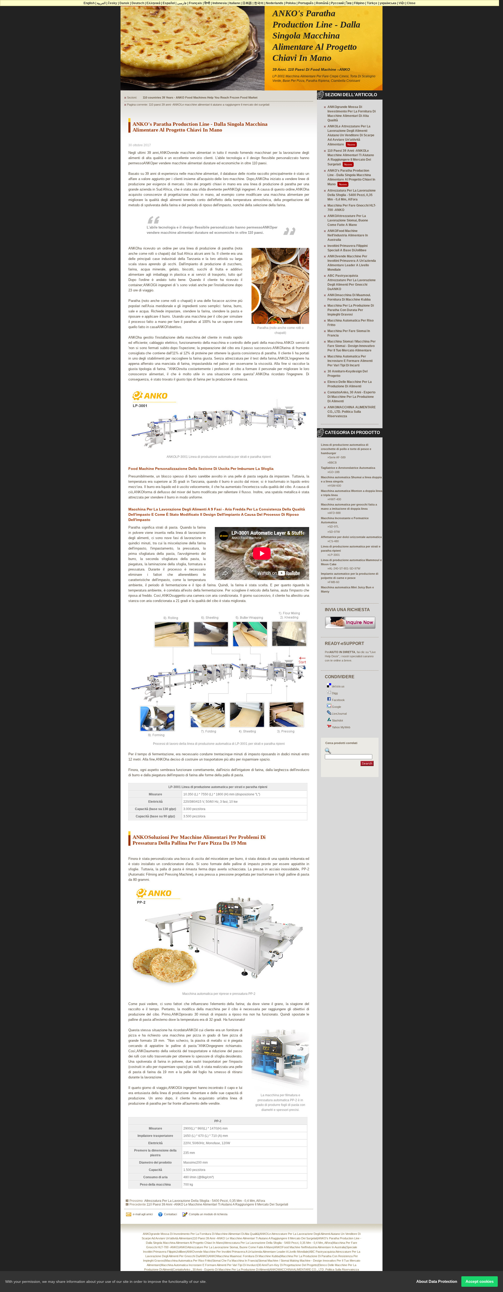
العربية (101, 3)
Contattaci (170, 1214)
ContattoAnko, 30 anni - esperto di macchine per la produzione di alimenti (351, 396)
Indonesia (219, 3)
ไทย (349, 3)
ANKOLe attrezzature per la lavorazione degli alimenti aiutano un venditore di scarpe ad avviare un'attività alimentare (350, 135)
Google (336, 706)
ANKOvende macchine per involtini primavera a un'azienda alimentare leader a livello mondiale (247, 1251)
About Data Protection (436, 1281)
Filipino (359, 3)
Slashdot (337, 720)
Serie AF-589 (337, 457)
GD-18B (334, 472)
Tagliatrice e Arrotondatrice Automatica (348, 467)
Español (169, 3)
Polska (291, 3)
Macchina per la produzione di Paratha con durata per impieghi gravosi (350, 310)
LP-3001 (334, 554)
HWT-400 (335, 499)
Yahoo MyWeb (340, 727)
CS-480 (334, 541)
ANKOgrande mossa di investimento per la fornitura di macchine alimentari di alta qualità (201, 1233)
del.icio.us (338, 686)
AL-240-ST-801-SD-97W (344, 568)
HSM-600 (335, 485)
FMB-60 (334, 582)
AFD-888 (335, 512)
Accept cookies (480, 1281)
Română (322, 3)
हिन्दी (207, 3)
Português (306, 3)
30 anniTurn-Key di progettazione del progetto (288, 1265)
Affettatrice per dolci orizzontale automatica (351, 537)
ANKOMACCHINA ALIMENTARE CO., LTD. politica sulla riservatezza (351, 411)
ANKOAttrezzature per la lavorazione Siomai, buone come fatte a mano (347, 220)
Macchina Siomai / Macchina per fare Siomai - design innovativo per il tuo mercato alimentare (351, 346)
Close (411, 3)
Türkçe (372, 3)
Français (195, 3)
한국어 (259, 3)
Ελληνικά (153, 3)
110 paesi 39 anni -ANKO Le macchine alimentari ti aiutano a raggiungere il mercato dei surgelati (217, 1204)
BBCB (333, 462)
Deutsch (138, 3)
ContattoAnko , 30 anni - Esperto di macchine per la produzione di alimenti (221, 1269)
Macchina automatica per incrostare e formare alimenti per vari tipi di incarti (350, 361)
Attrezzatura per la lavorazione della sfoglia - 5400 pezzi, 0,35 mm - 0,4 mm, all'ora (204, 1201)
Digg (334, 693)
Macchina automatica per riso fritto (188, 1260)
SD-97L (334, 526)
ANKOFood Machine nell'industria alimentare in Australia (347, 235)
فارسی (182, 3)
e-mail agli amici (143, 1214)
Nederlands (274, 3)
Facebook (338, 700)
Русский (337, 3)
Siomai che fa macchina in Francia (235, 1260)
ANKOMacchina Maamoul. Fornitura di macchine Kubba (244, 1256)
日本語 (247, 3)
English (89, 3)
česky (112, 3)
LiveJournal (339, 713)
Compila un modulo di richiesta (208, 1214)
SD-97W (334, 531)
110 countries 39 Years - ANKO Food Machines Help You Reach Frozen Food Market (200, 97)
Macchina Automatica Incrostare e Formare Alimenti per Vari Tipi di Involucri (209, 1265)
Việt (401, 3)
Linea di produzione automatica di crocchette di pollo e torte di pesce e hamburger (346, 449)
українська (388, 3)
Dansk (124, 3)
